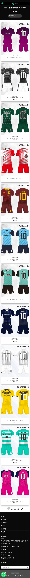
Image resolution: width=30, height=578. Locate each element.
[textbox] (14, 567)
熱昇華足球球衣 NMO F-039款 (15, 420)
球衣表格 (3, 532)
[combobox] (15, 567)
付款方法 (3, 525)
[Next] (21, 508)
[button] (2, 3)
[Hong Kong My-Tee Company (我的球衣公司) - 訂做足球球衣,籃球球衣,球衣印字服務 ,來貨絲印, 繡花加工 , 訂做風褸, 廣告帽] (15, 3)
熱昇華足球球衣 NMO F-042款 (15, 299)
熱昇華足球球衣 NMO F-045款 (15, 178)
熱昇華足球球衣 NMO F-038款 (15, 461)
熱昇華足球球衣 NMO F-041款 (15, 340)
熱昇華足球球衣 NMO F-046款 (15, 138)
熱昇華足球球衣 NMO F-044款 (15, 219)
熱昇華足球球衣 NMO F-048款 (15, 57)
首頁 (5, 8)
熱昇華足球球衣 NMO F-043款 (15, 259)
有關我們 (3, 519)
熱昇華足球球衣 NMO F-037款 (15, 501)
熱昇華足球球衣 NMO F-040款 (15, 380)
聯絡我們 (3, 529)
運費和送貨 (4, 522)
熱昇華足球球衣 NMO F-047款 (15, 97)
